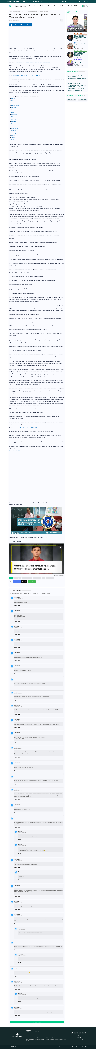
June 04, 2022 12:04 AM (18, 1008)
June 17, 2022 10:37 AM (18, 640)
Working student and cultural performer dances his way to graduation (79, 54)
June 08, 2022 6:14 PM (18, 886)
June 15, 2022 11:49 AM (18, 693)
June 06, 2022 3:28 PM (18, 902)
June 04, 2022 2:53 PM (18, 982)
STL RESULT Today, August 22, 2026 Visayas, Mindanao (76, 76)
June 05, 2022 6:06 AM (18, 943)
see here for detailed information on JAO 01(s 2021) (26, 427)
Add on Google (21, 25)
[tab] (30, 6)
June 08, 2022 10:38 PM (18, 860)
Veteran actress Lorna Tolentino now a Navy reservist (77, 29)
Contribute (79, 1035)
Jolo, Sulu (13, 119)
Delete (19, 1015)
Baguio (12, 100)
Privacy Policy (85, 1046)
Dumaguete (14, 114)
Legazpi (13, 123)
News (35, 6)
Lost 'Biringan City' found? (29, 1)
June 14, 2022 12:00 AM (22, 955)
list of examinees (37, 577)
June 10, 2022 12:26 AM (18, 805)
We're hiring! (78, 1040)
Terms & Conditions (76, 1046)
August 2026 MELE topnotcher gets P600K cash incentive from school (80, 62)
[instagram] (85, 2)
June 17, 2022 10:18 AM (18, 653)
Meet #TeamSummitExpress (79, 1039)
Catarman (13, 107)
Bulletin (70, 6)
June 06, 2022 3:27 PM (22, 994)
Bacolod (13, 98)
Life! (75, 6)
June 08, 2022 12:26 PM (22, 929)
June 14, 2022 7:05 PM (18, 706)
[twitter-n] (82, 2)
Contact (69, 1046)
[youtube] (85, 1033)
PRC (44, 577)
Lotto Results (62, 6)
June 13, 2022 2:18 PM (22, 832)
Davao (12, 112)
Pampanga (13, 133)
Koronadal (13, 121)
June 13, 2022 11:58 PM (18, 748)
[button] (83, 6)
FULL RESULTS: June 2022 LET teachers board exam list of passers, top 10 (32, 62)
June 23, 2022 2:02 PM (18, 611)
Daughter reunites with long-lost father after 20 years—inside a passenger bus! (80, 45)
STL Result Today (82, 99)
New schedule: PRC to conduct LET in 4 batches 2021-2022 (26, 75)
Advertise (79, 1037)
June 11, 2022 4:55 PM (18, 790)
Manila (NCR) (14, 128)
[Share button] (37, 581)
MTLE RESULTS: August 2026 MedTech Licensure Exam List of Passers (76, 89)
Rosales (13, 135)
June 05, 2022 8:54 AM (18, 915)
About (64, 1046)
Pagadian (13, 130)
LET (20, 577)
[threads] (87, 2)
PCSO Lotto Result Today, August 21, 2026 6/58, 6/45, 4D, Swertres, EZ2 (77, 86)
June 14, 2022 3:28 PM (18, 733)
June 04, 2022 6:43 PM (18, 969)
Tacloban (13, 137)
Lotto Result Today (72, 99)
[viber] (83, 1033)
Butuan (13, 103)
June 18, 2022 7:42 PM (18, 627)
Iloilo (12, 116)
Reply (15, 1015)
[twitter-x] (75, 1033)
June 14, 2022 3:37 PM (18, 720)
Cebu (12, 109)
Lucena (13, 126)
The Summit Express (17, 1046)
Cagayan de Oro (15, 105)
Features (42, 6)
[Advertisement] (36, 37)
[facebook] (72, 1033)
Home (30, 6)
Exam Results (52, 6)
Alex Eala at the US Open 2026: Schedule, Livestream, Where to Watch (77, 79)
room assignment (16, 11)
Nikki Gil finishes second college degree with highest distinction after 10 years (80, 37)
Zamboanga (14, 139)
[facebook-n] (79, 2)
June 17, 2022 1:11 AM (18, 666)
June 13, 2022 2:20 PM (22, 845)
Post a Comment (36, 1022)
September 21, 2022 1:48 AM (19, 598)
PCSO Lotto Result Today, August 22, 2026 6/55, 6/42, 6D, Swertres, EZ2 (77, 82)
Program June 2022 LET (14, 450)
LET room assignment (27, 577)
